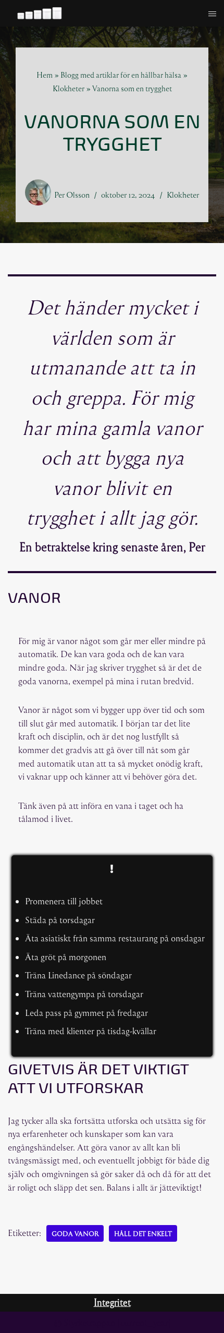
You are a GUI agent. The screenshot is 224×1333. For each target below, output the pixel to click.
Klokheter (68, 88)
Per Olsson (72, 194)
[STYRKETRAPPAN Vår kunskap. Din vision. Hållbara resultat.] (39, 14)
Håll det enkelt (143, 1233)
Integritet (112, 1302)
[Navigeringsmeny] (212, 13)
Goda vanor (75, 1233)
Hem (44, 75)
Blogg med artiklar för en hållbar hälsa (120, 75)
